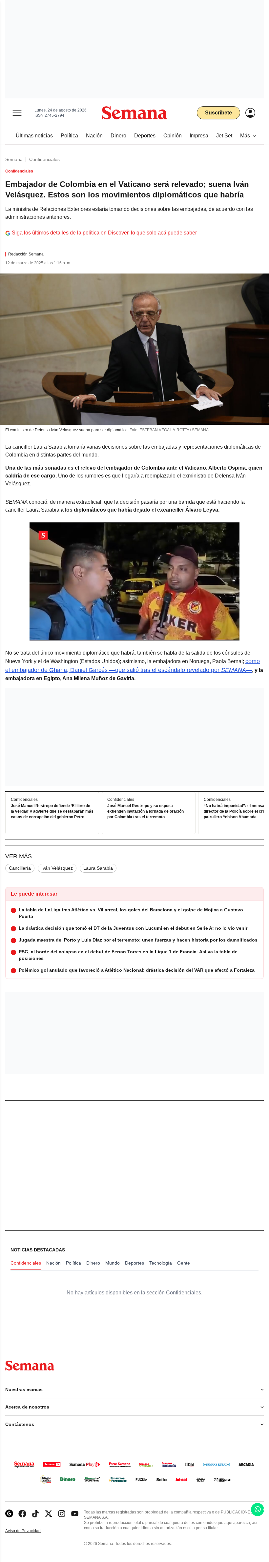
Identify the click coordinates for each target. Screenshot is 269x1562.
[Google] (9, 1514)
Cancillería (20, 868)
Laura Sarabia (98, 868)
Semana (14, 159)
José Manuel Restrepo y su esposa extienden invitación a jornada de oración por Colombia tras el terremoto (145, 812)
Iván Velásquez (57, 868)
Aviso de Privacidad (29, 1531)
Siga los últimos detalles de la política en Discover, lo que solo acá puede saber (104, 232)
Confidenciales (44, 159)
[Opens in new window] (22, 1514)
